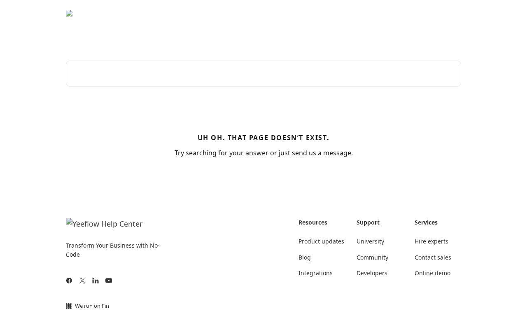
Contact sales (433, 257)
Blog (304, 257)
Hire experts (431, 241)
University (441, 13)
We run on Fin (92, 305)
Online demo (432, 273)
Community (400, 13)
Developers (372, 273)
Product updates (321, 241)
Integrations (315, 273)
